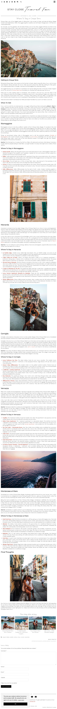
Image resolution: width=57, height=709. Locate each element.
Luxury (22, 637)
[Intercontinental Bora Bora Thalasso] (7, 623)
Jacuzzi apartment (29, 424)
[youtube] (32, 697)
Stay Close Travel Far (30, 706)
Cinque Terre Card (17, 90)
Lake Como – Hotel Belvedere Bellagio (49, 631)
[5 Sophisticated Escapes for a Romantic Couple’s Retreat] (21, 623)
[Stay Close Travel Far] (28, 8)
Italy (19, 637)
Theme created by (49, 707)
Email (2, 672)
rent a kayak (31, 346)
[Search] (21, 2)
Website (3, 677)
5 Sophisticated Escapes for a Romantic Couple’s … (22, 632)
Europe (34, 15)
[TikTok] (9, 2)
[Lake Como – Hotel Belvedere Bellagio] (49, 623)
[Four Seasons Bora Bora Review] (35, 623)
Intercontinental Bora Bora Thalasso (7, 631)
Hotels (15, 637)
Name (3, 666)
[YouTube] (7, 2)
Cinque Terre (5, 637)
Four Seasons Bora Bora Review (35, 631)
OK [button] (15, 704)
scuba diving (34, 136)
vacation (27, 637)
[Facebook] (12, 2)
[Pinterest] (4, 2)
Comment (4, 650)
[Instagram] (1, 2)
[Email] (14, 2)
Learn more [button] (21, 700)
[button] (55, 2)
